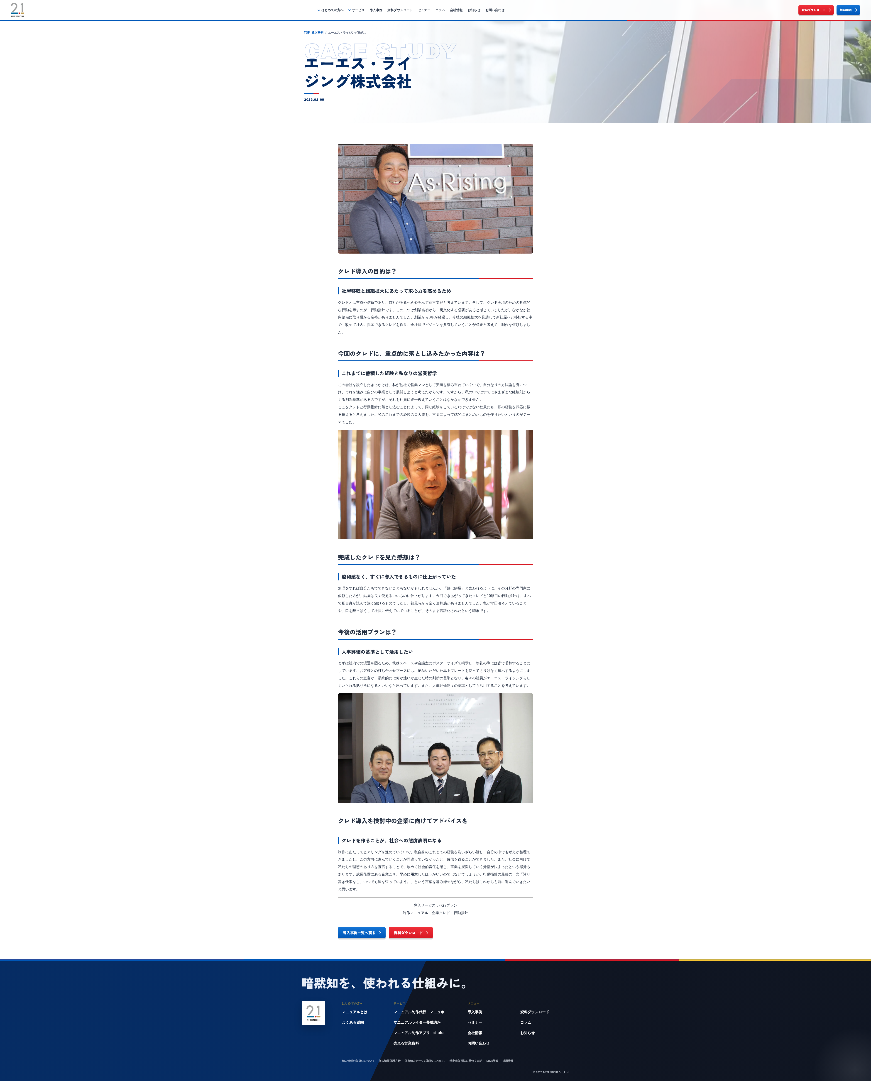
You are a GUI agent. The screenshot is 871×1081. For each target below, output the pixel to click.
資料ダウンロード (400, 10)
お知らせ (474, 10)
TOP (307, 32)
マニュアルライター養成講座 (417, 1022)
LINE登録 (492, 1061)
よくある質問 (353, 1022)
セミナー (424, 10)
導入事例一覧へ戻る (359, 932)
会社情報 (456, 10)
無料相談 (846, 10)
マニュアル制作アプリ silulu (419, 1032)
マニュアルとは (354, 1011)
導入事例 (376, 10)
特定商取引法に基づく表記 (466, 1061)
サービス (358, 10)
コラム (440, 10)
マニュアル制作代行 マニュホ (419, 1011)
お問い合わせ (494, 10)
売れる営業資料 (406, 1043)
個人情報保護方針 (390, 1061)
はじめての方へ (332, 10)
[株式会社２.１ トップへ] (17, 10)
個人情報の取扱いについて (358, 1061)
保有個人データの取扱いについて (425, 1061)
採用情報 (507, 1061)
